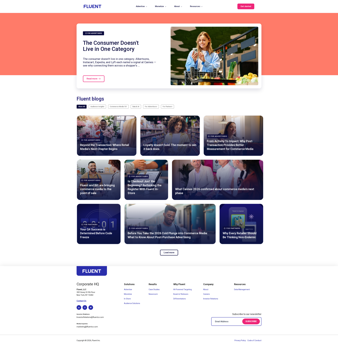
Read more (92, 78)
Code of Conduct (254, 340)
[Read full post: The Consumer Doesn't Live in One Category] (214, 56)
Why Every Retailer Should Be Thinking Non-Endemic (239, 235)
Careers (206, 294)
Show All (81, 107)
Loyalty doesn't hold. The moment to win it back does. (170, 147)
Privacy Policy (240, 340)
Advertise (140, 6)
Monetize (159, 6)
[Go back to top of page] (92, 272)
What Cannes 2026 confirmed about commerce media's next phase (214, 191)
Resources (195, 6)
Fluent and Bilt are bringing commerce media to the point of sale (97, 189)
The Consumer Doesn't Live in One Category (111, 46)
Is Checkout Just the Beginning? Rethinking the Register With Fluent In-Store (144, 187)
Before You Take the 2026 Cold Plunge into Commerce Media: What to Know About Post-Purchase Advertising (168, 235)
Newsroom (153, 294)
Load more (169, 252)
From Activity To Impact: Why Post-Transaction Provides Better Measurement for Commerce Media (230, 145)
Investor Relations (210, 299)
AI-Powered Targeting (182, 289)
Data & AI (135, 107)
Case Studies (154, 289)
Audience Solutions (132, 303)
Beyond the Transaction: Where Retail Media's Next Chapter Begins (104, 147)
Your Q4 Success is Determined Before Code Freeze (96, 233)
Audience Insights (97, 107)
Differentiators (179, 299)
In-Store (127, 299)
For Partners (167, 107)
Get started (246, 6)
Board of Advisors (180, 294)
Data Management (242, 289)
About (177, 6)
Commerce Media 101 (118, 107)
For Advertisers (151, 107)
